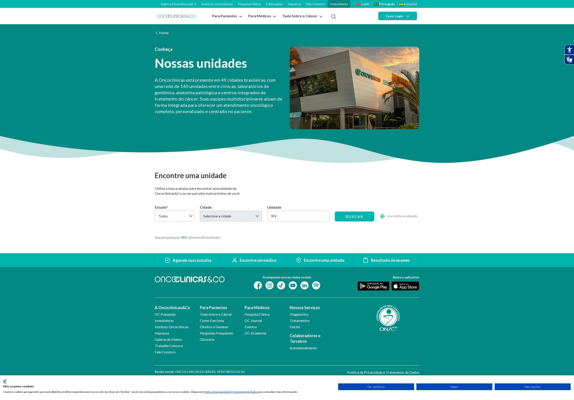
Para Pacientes (213, 307)
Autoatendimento (303, 348)
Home (164, 33)
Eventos (251, 327)
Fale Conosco (315, 4)
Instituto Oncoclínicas (217, 4)
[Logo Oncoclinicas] (176, 16)
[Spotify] (316, 285)
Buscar (354, 216)
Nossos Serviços (305, 307)
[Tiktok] (281, 285)
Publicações (274, 4)
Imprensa (294, 4)
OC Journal (253, 320)
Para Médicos (257, 307)
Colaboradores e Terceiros (305, 338)
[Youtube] (293, 285)
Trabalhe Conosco (169, 345)
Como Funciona (212, 320)
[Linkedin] (304, 285)
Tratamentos (300, 320)
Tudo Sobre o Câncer (216, 314)
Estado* (161, 207)
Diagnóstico (299, 314)
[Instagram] (269, 285)
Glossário (207, 339)
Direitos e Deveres (214, 327)
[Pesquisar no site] (333, 16)
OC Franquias (165, 314)
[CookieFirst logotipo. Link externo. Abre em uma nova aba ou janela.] (5, 382)
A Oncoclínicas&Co (172, 307)
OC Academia (255, 333)
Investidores (339, 4)
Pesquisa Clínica (249, 4)
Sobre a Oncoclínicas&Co (178, 4)
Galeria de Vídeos (168, 339)
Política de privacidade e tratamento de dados (231, 391)
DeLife (295, 327)
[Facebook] (258, 285)
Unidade (274, 207)
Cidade (206, 207)
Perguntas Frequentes (216, 333)
